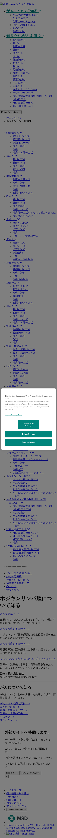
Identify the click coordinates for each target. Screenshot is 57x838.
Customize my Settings (29, 424)
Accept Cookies (28, 442)
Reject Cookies (28, 434)
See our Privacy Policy (13, 415)
